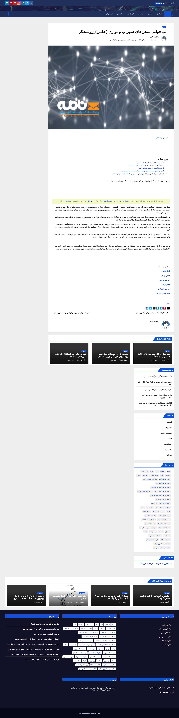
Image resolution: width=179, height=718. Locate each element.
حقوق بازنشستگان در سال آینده (160, 503)
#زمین (132, 40)
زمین (162, 511)
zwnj (168, 471)
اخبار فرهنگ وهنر (165, 629)
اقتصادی (119, 14)
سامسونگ (156, 511)
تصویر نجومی (154, 475)
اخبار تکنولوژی (166, 633)
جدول (138, 475)
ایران (152, 471)
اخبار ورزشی (167, 625)
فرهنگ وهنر (130, 14)
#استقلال (144, 40)
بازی (161, 475)
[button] (172, 12)
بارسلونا (168, 475)
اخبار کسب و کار (165, 637)
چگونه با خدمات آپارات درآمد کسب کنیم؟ (150, 162)
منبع (168, 303)
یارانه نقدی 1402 (165, 540)
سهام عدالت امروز (151, 515)
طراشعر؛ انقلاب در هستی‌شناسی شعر (151, 168)
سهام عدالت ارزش (164, 515)
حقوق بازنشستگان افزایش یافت (160, 487)
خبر (91, 210)
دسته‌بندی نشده (166, 433)
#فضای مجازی (125, 40)
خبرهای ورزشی (164, 280)
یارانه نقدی (167, 536)
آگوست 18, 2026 (164, 602)
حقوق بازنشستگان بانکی (144, 491)
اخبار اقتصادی (166, 641)
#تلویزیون (138, 40)
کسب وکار (109, 14)
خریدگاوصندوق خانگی (145, 563)
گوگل (145, 531)
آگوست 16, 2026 (80, 602)
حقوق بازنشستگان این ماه (162, 491)
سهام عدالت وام (151, 527)
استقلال (162, 471)
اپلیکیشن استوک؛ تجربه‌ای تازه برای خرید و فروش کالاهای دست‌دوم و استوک (138, 174)
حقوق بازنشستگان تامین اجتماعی (160, 495)
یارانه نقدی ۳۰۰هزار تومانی (162, 544)
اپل (157, 471)
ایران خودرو (144, 471)
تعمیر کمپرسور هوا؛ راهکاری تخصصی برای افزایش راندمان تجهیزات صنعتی (33, 649)
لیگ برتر (167, 531)
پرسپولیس (153, 531)
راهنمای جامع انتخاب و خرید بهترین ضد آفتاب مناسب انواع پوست (142, 171)
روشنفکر (159, 137)
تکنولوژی (159, 14)
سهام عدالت (146, 511)
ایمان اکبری (153, 37)
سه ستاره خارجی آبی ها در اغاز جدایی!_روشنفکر (154, 355)
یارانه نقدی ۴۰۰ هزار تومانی (161, 548)
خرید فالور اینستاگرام (164, 563)
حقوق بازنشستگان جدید (163, 499)
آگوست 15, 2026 (38, 602)
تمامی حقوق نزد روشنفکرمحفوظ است (89, 713)
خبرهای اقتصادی (164, 289)
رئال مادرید (150, 507)
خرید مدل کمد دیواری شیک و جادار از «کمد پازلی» (42, 659)
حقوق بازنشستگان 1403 (163, 483)
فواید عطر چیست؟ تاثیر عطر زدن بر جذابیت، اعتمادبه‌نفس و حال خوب (35, 654)
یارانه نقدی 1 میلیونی (155, 536)
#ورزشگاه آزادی (115, 40)
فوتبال (142, 527)
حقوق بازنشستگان (164, 479)
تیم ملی (145, 475)
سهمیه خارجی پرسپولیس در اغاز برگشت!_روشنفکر (71, 313)
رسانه (142, 507)
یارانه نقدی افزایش (152, 540)
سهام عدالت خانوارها (164, 523)
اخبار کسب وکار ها (163, 293)
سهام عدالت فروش (164, 527)
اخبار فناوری (165, 271)
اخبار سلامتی (167, 644)
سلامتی (150, 14)
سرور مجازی (153, 687)
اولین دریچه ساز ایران (166, 692)
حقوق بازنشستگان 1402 (150, 479)
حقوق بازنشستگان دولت (163, 507)
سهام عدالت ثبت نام (164, 519)
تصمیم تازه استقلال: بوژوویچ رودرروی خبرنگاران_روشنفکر (113, 355)
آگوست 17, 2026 (122, 602)
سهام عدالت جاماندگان (149, 519)
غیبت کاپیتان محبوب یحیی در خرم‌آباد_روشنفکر (152, 313)
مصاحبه (160, 531)
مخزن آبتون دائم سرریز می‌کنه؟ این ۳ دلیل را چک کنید (146, 165)
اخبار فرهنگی (165, 284)
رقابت (168, 511)
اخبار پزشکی (165, 275)
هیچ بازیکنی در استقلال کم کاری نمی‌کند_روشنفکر (70, 355)
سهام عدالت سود (150, 523)
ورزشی (140, 14)
